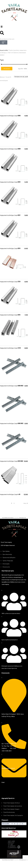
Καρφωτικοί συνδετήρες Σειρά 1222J (10, 348)
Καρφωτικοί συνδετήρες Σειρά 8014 (10, 248)
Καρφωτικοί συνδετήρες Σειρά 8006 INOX (11, 423)
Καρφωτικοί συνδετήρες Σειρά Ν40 (10, 494)
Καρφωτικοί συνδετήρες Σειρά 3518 (10, 281)
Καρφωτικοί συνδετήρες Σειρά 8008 (10, 149)
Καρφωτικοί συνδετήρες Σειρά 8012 (10, 215)
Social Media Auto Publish (7, 517)
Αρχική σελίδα (4, 50)
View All (25, 503)
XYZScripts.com (22, 517)
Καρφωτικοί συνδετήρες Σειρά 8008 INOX (11, 386)
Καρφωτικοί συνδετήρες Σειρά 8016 (10, 315)
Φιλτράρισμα (7, 68)
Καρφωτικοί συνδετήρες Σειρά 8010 (10, 182)
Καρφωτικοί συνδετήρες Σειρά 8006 (10, 116)
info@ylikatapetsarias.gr (8, 768)
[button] (14, 27)
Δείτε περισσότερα (14, 111)
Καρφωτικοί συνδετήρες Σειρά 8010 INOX (11, 461)
